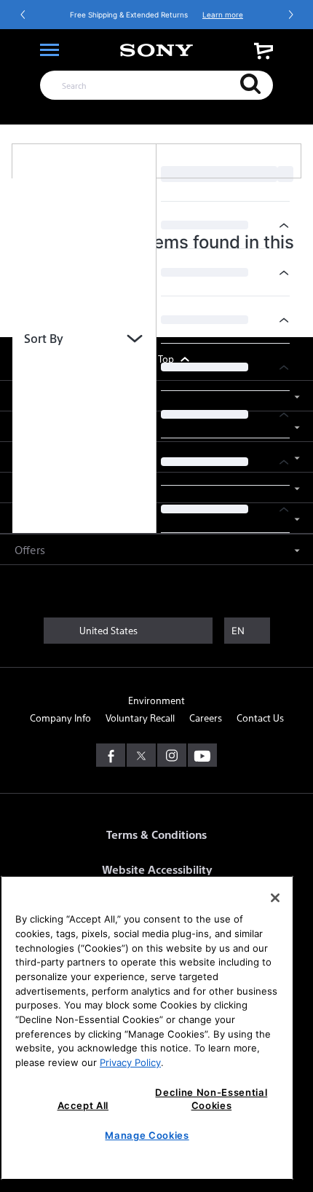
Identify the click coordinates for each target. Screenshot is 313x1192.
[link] (263, 50)
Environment (156, 700)
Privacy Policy (130, 1062)
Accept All (83, 1105)
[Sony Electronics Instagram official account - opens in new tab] (171, 755)
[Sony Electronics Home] (156, 50)
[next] (290, 14)
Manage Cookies (147, 1135)
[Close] (275, 898)
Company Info (60, 717)
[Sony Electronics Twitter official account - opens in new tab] (141, 755)
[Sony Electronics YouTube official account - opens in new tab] (202, 755)
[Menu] (49, 50)
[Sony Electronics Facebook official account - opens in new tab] (110, 755)
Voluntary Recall (140, 717)
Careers (205, 717)
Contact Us (260, 717)
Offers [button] (30, 549)
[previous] (23, 14)
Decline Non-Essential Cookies (211, 1098)
